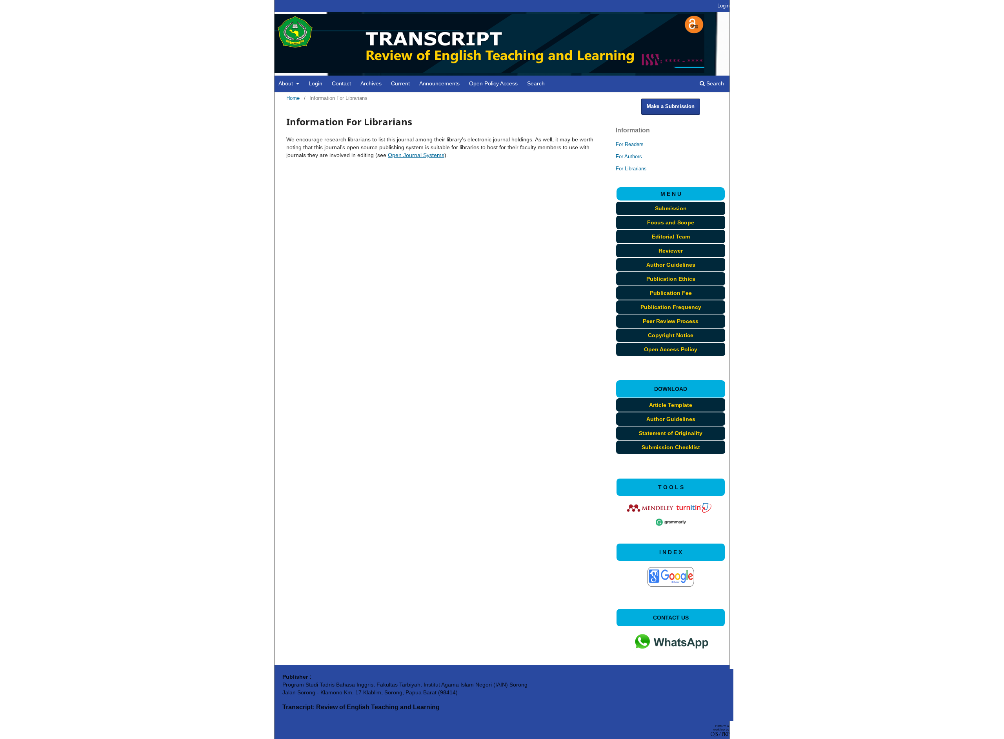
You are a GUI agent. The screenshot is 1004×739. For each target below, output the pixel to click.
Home (293, 98)
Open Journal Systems (416, 155)
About (286, 83)
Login (315, 83)
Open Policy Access (493, 83)
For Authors (629, 156)
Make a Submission (671, 106)
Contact (341, 83)
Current (400, 83)
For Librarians (631, 169)
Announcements (439, 83)
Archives (371, 83)
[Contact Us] (670, 655)
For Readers (630, 144)
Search (536, 83)
